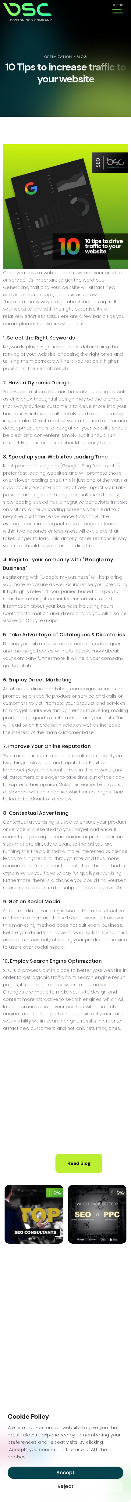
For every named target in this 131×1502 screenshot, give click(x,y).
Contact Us (82, 1377)
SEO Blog (79, 1368)
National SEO (18, 1377)
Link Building (17, 1386)
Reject (65, 1486)
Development (85, 1340)
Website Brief (84, 1349)
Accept (65, 1472)
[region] (65, 1452)
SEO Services (18, 1340)
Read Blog (78, 1163)
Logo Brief (80, 1359)
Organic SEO (18, 1368)
